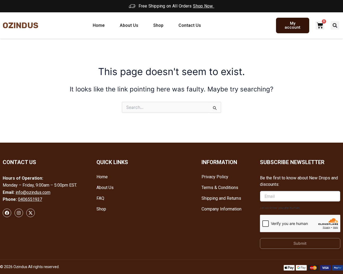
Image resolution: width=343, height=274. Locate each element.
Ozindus (20, 25)
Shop (158, 25)
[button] (335, 25)
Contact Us (189, 25)
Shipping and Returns (221, 198)
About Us (129, 25)
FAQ (100, 198)
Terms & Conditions (220, 188)
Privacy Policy (215, 177)
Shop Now (203, 6)
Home (99, 25)
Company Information (221, 209)
